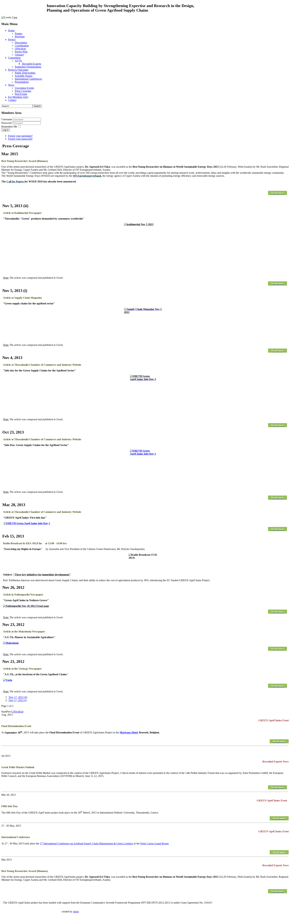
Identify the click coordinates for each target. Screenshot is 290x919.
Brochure (20, 36)
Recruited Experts (31, 63)
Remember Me (9, 126)
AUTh (18, 60)
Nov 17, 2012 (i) (17, 700)
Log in (6, 130)
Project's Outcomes (18, 69)
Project (11, 39)
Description (21, 42)
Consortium (14, 57)
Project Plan (21, 51)
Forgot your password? (20, 138)
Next (16, 711)
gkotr (76, 911)
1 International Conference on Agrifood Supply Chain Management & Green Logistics (86, 843)
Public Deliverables (25, 72)
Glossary (19, 54)
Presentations (22, 81)
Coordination (22, 45)
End (21, 711)
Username (6, 119)
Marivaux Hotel (129, 732)
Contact (12, 100)
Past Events (21, 94)
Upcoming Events (24, 88)
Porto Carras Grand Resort (154, 843)
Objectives (20, 48)
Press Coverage (23, 91)
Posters (18, 33)
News (11, 84)
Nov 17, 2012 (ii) (17, 697)
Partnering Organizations (28, 66)
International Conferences (28, 78)
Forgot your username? (20, 135)
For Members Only (18, 97)
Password (6, 122)
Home (11, 30)
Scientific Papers (23, 75)
